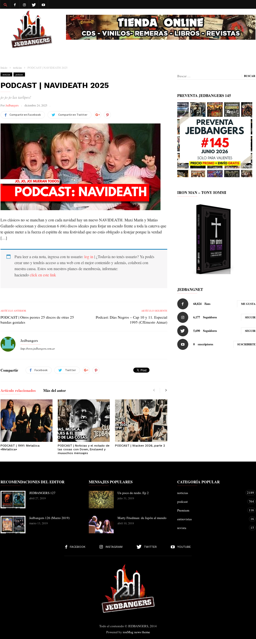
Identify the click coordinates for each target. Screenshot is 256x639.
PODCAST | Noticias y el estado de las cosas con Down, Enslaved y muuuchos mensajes (84, 449)
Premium (211, 510)
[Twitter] (33, 4)
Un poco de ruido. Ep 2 (133, 493)
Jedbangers (12, 105)
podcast (19, 74)
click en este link (43, 274)
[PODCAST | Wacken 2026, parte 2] (141, 420)
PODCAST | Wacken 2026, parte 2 (140, 445)
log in (88, 256)
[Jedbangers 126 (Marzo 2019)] (13, 524)
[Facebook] (15, 4)
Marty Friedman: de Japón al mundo (142, 518)
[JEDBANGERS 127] (13, 499)
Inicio (3, 67)
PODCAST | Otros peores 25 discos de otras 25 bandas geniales (37, 320)
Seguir (250, 317)
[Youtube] (43, 4)
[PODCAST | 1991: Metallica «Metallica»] (26, 420)
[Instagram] (24, 4)
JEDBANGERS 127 (42, 493)
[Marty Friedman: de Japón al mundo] (101, 524)
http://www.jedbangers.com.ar (37, 348)
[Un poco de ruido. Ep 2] (101, 499)
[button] (5, 4)
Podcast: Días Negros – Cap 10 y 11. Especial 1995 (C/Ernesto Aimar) (131, 320)
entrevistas (211, 519)
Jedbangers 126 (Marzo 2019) (49, 518)
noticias (6, 74)
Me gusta (248, 304)
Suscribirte (246, 344)
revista (211, 527)
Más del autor (54, 391)
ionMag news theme (136, 632)
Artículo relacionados (18, 391)
